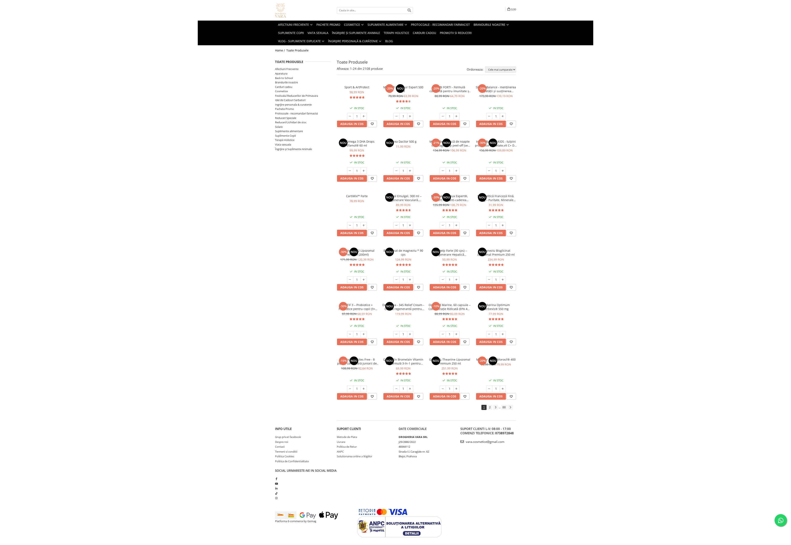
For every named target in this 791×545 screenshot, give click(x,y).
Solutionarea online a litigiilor (354, 456)
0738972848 (504, 433)
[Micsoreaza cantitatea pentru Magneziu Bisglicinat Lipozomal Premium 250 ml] (489, 279)
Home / (280, 50)
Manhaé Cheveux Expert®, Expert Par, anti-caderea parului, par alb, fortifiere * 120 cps (449, 198)
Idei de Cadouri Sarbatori (290, 100)
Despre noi (281, 442)
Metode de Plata (347, 437)
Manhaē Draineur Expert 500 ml (403, 89)
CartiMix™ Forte (357, 196)
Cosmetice (281, 91)
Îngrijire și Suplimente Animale (293, 149)
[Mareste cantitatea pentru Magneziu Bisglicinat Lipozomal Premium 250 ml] (503, 279)
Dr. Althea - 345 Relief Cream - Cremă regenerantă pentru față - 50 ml (403, 307)
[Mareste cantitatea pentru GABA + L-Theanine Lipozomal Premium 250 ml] (456, 388)
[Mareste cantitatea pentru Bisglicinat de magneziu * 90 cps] (410, 279)
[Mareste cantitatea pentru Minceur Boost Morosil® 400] (503, 388)
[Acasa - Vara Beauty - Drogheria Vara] (295, 10)
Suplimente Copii (285, 135)
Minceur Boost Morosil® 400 (496, 359)
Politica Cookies (284, 456)
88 (504, 407)
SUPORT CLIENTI (349, 429)
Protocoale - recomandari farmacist (296, 113)
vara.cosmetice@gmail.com (484, 442)
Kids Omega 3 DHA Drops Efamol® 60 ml (356, 143)
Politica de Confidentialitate (292, 461)
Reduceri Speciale (285, 118)
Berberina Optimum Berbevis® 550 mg (496, 307)
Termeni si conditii (286, 451)
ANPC (340, 451)
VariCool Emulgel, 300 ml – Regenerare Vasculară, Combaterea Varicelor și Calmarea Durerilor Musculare (403, 198)
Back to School (284, 78)
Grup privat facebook (288, 437)
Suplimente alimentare (289, 131)
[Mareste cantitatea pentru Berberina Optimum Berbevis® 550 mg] (503, 334)
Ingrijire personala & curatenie (293, 104)
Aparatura (281, 73)
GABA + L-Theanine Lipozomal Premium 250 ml (449, 361)
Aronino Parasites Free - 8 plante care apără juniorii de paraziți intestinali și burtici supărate (357, 361)
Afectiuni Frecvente (286, 69)
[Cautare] (409, 10)
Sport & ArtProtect (356, 87)
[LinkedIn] (276, 488)
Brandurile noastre (286, 82)
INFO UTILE (283, 429)
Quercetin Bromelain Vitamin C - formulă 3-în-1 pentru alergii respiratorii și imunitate (403, 361)
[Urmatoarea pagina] (510, 407)
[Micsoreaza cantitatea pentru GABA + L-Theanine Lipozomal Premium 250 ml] (443, 388)
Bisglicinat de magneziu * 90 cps (403, 252)
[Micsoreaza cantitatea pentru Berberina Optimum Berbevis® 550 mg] (489, 334)
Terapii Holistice (284, 140)
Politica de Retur (347, 446)
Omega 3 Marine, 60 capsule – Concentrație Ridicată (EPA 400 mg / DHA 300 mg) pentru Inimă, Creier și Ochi (449, 307)
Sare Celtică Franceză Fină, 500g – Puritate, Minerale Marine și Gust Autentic (495, 198)
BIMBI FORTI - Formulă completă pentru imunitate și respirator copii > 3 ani (449, 89)
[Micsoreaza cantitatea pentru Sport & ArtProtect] (350, 116)
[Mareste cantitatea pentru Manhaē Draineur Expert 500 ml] (410, 116)
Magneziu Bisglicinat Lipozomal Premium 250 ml (496, 252)
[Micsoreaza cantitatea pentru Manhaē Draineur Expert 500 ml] (396, 116)
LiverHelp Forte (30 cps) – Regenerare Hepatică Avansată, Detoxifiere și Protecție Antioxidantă (449, 252)
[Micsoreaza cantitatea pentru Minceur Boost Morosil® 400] (489, 388)
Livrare (341, 442)
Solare (279, 127)
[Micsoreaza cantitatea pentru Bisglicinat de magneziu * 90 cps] (396, 279)
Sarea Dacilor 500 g (403, 141)
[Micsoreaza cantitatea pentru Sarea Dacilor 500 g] (396, 171)
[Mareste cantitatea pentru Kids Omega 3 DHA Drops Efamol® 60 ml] (364, 171)
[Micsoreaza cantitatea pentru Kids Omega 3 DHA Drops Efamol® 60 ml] (350, 171)
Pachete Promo (284, 109)
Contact (280, 446)
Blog (389, 41)
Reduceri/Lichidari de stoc (291, 122)
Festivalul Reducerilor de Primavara (296, 96)
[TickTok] (276, 493)
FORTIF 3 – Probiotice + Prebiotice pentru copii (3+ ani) (357, 307)
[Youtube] (276, 484)
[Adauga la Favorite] (372, 124)
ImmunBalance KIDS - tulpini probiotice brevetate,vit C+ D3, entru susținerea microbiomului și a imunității (496, 143)
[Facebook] (276, 479)
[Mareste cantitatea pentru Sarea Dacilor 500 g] (410, 171)
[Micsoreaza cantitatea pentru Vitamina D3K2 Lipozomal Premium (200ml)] (350, 279)
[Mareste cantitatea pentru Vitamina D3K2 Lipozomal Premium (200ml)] (364, 279)
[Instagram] (276, 498)
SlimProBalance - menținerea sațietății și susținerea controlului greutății (496, 89)
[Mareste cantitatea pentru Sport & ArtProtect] (364, 116)
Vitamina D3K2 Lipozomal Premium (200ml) (356, 252)
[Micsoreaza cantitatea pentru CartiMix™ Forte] (350, 225)
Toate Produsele (297, 50)
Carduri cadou (283, 87)
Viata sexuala (283, 144)
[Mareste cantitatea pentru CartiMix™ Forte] (364, 225)
